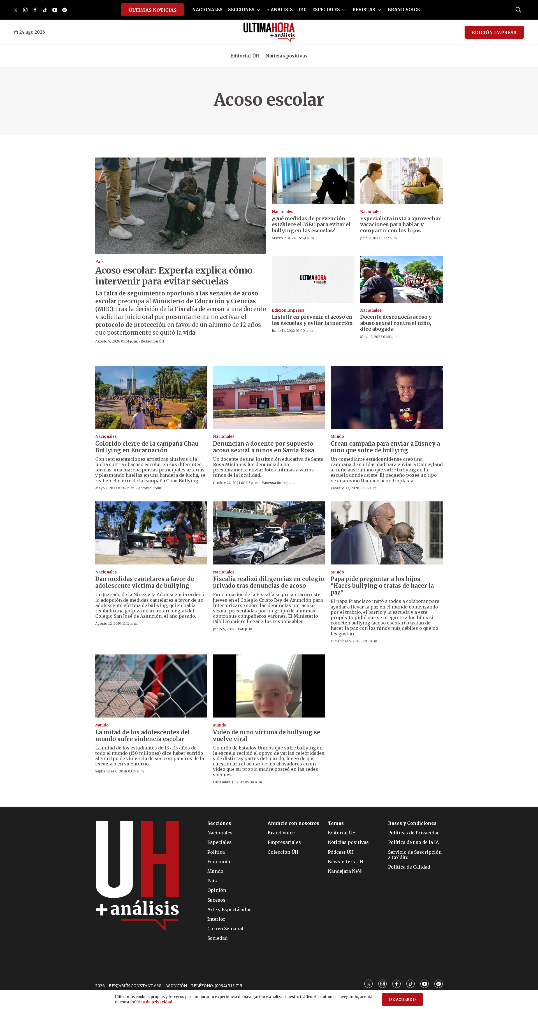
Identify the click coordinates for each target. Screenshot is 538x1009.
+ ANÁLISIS (280, 9)
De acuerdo (402, 999)
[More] (258, 9)
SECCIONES (241, 9)
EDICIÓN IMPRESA (494, 32)
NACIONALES (207, 9)
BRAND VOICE (404, 9)
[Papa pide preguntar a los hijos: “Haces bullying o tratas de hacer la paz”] (387, 532)
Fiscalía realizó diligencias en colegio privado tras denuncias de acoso (268, 582)
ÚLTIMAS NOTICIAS (153, 10)
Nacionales (282, 211)
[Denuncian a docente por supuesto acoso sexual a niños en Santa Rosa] (269, 397)
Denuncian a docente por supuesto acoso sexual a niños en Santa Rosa (263, 447)
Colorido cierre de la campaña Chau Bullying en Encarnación (146, 447)
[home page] (269, 32)
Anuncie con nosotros (293, 823)
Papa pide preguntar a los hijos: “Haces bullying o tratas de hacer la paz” (382, 585)
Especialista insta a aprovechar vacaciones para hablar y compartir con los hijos (400, 224)
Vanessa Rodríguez (278, 483)
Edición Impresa (288, 310)
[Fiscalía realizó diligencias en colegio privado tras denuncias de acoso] (269, 532)
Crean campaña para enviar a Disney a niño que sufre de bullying (385, 447)
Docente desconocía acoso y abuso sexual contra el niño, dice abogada (396, 323)
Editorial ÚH (245, 56)
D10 (302, 9)
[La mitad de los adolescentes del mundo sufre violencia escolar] (151, 686)
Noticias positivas (286, 56)
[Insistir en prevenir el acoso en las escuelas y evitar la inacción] (313, 279)
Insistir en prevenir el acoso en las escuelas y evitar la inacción (312, 320)
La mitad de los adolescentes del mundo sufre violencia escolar (142, 735)
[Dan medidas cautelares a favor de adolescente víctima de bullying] (151, 532)
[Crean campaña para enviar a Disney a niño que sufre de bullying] (387, 397)
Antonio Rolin (149, 488)
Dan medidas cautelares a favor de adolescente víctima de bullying (144, 582)
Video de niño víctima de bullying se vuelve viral (266, 735)
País (99, 261)
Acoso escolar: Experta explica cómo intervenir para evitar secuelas (173, 276)
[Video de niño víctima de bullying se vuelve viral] (269, 686)
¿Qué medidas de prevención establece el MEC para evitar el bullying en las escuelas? (311, 224)
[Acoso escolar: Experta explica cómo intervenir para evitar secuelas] (180, 206)
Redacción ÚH (152, 341)
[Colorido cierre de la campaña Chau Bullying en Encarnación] (151, 397)
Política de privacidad (151, 1002)
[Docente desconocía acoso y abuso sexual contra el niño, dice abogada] (401, 279)
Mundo (337, 436)
